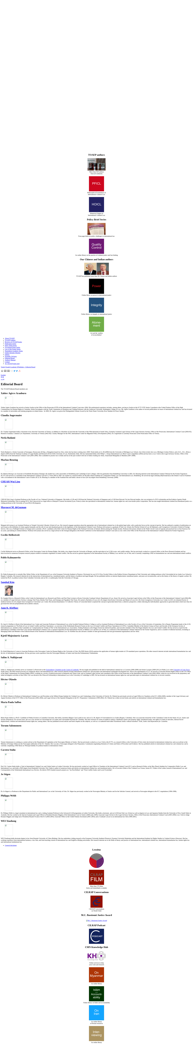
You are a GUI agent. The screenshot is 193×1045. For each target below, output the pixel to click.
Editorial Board (10, 358)
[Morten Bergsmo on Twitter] (14, 371)
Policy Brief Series (11, 345)
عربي (2, 379)
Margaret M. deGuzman (13, 507)
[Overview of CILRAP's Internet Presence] (5, 371)
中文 (2, 377)
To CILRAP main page (12, 364)
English (3, 375)
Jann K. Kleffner (9, 608)
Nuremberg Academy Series (14, 351)
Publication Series (10, 344)
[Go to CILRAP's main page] (2, 371)
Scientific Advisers (11, 356)
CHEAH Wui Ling (10, 481)
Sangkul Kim (7, 582)
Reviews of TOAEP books (13, 342)
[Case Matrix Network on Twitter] (17, 371)
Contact (7, 362)
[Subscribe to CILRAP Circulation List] (11, 371)
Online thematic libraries (12, 353)
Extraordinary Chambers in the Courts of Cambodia (62, 670)
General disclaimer (11, 845)
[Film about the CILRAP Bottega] (8, 371)
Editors (7, 354)
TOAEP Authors (10, 340)
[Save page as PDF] (19, 371)
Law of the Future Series (13, 349)
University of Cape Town (181, 670)
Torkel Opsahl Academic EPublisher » (13, 367)
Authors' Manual (10, 360)
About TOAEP (10, 338)
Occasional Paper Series (12, 347)
